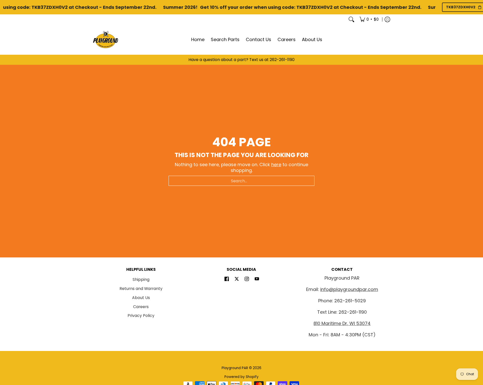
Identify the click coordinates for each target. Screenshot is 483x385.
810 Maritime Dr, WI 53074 (342, 323)
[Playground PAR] (105, 39)
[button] (226, 279)
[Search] (351, 19)
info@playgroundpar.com (349, 289)
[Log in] (387, 19)
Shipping (141, 279)
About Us (141, 298)
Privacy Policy (141, 315)
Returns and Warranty (141, 288)
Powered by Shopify (241, 376)
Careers (141, 307)
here (276, 164)
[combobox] (241, 181)
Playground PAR (235, 368)
